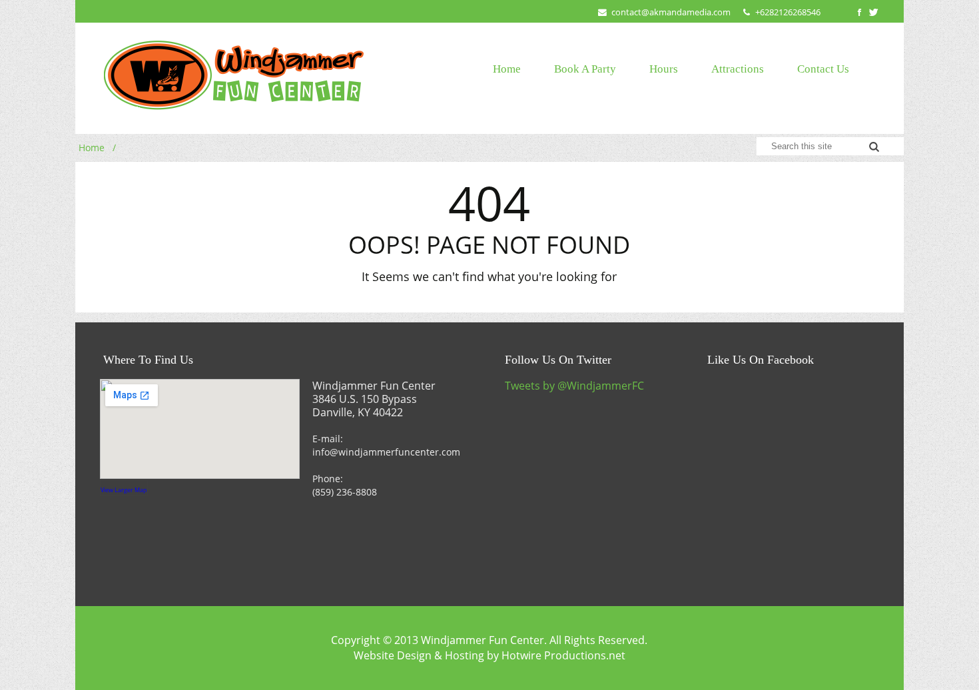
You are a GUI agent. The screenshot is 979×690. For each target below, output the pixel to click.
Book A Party (585, 69)
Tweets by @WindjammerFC (574, 385)
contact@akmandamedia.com (671, 12)
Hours (663, 69)
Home (507, 69)
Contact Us (823, 69)
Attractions (737, 69)
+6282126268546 (787, 12)
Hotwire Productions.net (563, 655)
